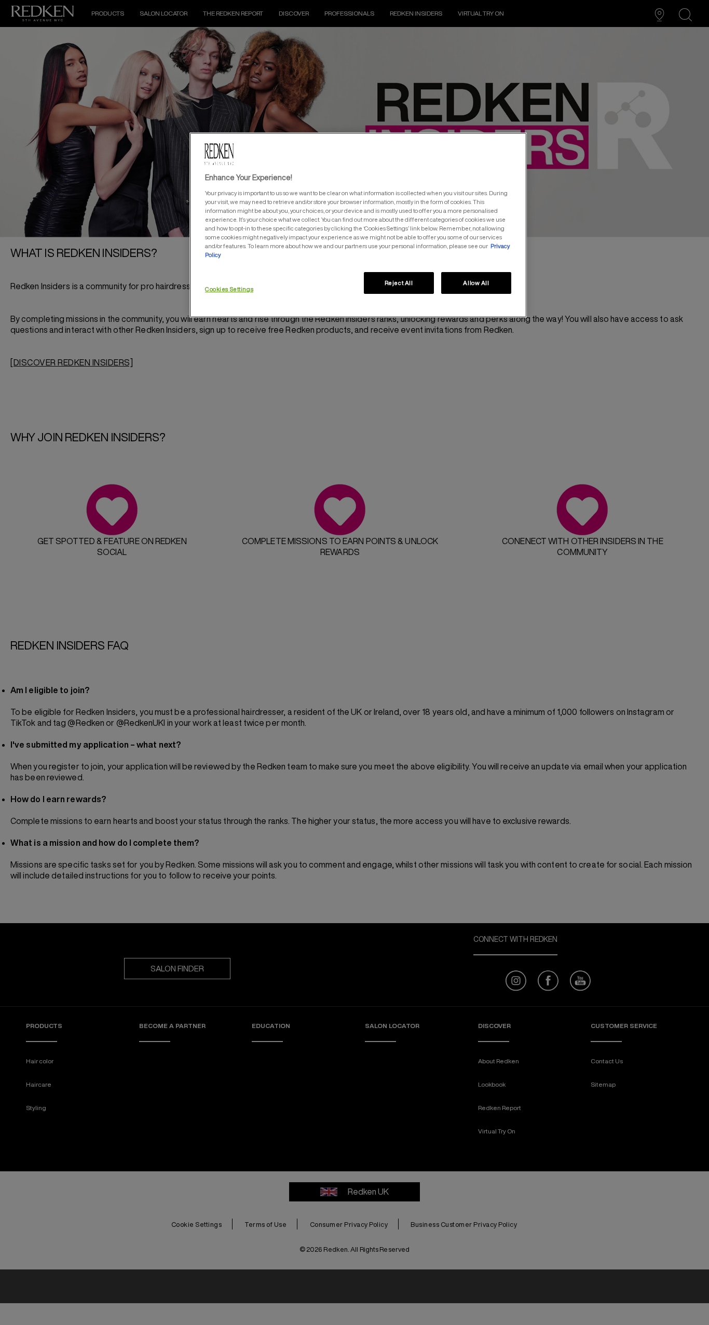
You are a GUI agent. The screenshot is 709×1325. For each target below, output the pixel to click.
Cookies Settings (229, 289)
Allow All (476, 283)
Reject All (399, 283)
